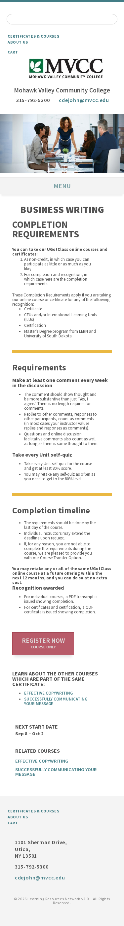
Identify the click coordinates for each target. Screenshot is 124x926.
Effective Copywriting (48, 693)
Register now (43, 643)
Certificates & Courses (33, 36)
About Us (18, 42)
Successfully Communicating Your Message (55, 701)
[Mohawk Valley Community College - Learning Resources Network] (62, 68)
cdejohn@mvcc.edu (84, 100)
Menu (62, 186)
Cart (13, 52)
